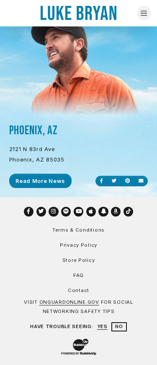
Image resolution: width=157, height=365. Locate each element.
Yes (102, 326)
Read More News (40, 180)
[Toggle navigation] (144, 13)
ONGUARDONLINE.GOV (69, 302)
